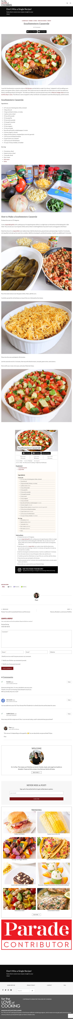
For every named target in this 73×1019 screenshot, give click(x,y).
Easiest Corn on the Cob (53, 834)
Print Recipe (43, 31)
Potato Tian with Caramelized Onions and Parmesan (15, 611)
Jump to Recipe (32, 31)
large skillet (16, 231)
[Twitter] (5, 990)
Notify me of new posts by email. (12, 664)
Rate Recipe (47, 453)
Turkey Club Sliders (19, 834)
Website (52, 652)
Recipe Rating (5, 624)
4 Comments (37, 27)
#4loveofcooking (51, 570)
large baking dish (9, 224)
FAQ (65, 985)
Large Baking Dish (22, 467)
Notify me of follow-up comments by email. (14, 660)
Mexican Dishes (42, 20)
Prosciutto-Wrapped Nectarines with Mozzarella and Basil (53, 885)
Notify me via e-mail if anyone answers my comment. (16, 656)
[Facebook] (2, 990)
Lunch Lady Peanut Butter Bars (19, 885)
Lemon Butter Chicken (53, 910)
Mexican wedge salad (57, 92)
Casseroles (25, 20)
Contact (49, 985)
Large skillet (21, 469)
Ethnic (35, 20)
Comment (5, 632)
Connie (8, 682)
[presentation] (19, 822)
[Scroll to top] (69, 1013)
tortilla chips (4, 94)
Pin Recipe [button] (37, 453)
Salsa (5, 161)
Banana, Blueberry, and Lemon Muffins (61, 611)
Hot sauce (6, 159)
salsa (11, 94)
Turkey (49, 20)
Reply (69, 682)
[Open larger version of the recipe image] (36, 440)
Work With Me (11, 985)
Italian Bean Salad (19, 910)
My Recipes (29, 88)
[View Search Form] (67, 3)
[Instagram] (8, 990)
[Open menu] (70, 3)
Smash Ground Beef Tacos (53, 859)
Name (4, 652)
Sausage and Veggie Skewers (19, 859)
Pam (10, 727)
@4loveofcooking (28, 570)
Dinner (31, 20)
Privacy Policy (31, 985)
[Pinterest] (11, 990)
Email (28, 652)
